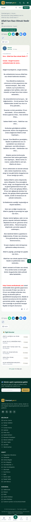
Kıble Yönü (6, 432)
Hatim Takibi (7, 442)
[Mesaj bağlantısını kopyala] (27, 309)
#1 (27, 53)
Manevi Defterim (8, 440)
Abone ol (25, 390)
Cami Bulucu (7, 481)
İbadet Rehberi (7, 435)
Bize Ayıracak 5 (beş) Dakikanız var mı (12, 15)
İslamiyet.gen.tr (6, 13)
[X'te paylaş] (17, 34)
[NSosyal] (14, 411)
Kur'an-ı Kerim (7, 420)
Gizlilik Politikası (8, 497)
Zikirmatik (6, 469)
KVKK (4, 494)
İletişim (5, 492)
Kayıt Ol (26, 7)
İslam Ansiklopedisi (9, 467)
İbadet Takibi (7, 479)
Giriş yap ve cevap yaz (9, 30)
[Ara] (20, 2)
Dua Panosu (6, 472)
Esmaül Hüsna (7, 427)
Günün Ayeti (7, 477)
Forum (3, 7)
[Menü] (28, 3)
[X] (6, 411)
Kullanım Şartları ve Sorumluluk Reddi (14, 501)
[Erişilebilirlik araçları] (29, 261)
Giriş (20, 7)
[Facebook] (2, 411)
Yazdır (6, 42)
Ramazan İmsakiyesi (9, 437)
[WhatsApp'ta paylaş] (9, 34)
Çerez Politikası (7, 499)
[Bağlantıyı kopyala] (2, 38)
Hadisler (5, 430)
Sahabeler (6, 457)
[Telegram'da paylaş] (13, 34)
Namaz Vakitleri (7, 423)
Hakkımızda (6, 489)
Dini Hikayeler (7, 462)
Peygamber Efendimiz (9, 455)
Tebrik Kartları (7, 447)
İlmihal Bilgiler (7, 460)
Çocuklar (5, 444)
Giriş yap (11, 369)
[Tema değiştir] (23, 2)
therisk (10, 47)
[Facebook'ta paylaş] (24, 34)
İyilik (4, 474)
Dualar (5, 425)
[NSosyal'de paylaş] (20, 34)
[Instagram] (10, 411)
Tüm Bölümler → (8, 464)
